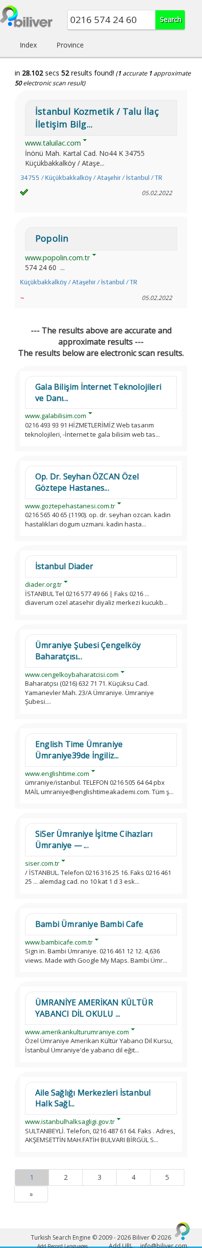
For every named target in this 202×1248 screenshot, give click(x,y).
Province (70, 45)
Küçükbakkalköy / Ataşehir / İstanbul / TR (78, 282)
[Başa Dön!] (182, 1231)
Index (28, 45)
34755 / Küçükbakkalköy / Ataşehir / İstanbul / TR (91, 177)
